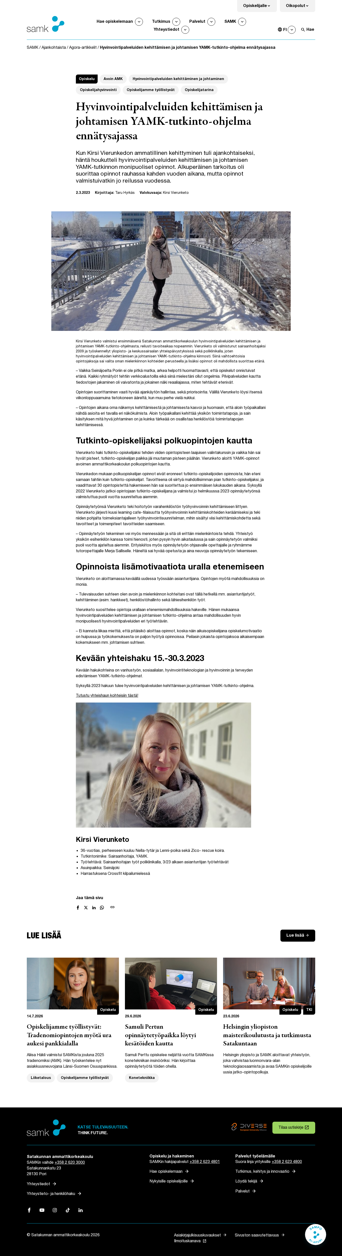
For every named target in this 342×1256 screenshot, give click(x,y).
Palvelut (197, 21)
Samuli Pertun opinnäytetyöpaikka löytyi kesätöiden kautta (160, 1035)
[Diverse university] (249, 1127)
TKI (309, 1010)
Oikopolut (300, 7)
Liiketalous (41, 1078)
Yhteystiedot (166, 29)
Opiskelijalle (260, 7)
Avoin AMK (113, 79)
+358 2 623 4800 (287, 1161)
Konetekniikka (142, 1078)
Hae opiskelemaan (115, 21)
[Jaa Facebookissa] (78, 908)
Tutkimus (161, 21)
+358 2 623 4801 (205, 1161)
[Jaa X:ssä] (86, 908)
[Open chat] (315, 1237)
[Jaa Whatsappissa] (102, 908)
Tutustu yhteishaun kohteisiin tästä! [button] (107, 695)
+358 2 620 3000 (70, 1162)
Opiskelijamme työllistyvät (151, 90)
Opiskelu (87, 79)
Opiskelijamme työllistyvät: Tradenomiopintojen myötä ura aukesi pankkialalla (69, 1035)
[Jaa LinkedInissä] (94, 908)
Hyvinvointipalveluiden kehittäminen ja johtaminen (178, 79)
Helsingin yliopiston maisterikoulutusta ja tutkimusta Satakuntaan (267, 1035)
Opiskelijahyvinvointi (98, 90)
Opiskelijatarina (199, 90)
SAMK (230, 21)
